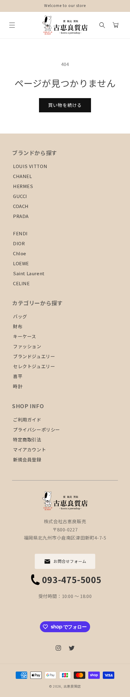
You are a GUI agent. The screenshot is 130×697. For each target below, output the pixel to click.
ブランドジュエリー (34, 356)
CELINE (21, 283)
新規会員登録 (27, 459)
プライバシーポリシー (36, 429)
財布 (17, 326)
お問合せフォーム (70, 561)
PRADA (21, 216)
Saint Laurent (29, 273)
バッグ (20, 316)
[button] (12, 25)
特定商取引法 (27, 439)
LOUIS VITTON (30, 166)
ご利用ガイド (27, 419)
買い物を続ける (65, 105)
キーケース (24, 336)
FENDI (20, 233)
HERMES (23, 186)
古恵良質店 (72, 686)
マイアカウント (29, 449)
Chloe (19, 253)
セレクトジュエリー (34, 366)
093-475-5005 (72, 579)
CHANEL (22, 176)
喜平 (17, 376)
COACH (21, 206)
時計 (17, 386)
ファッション (27, 346)
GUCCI (20, 196)
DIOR (19, 243)
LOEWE (21, 263)
